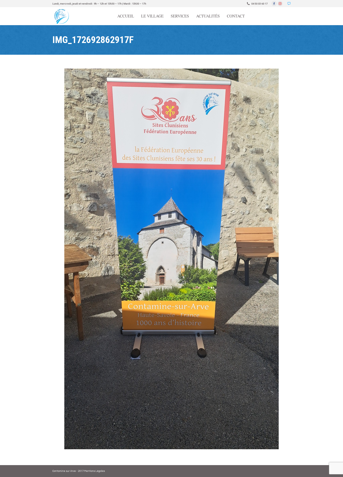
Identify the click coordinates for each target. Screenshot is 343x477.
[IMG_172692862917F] (171, 259)
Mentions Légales (94, 471)
